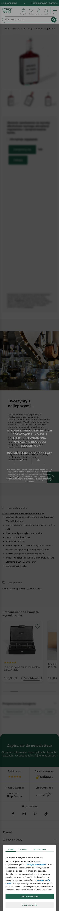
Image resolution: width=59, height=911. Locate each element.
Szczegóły (22, 849)
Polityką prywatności (36, 865)
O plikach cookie (39, 849)
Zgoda (10, 849)
